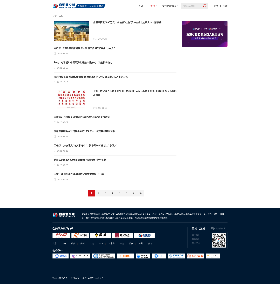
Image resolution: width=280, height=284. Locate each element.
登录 (216, 6)
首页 (140, 6)
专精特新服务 (169, 6)
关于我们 (196, 235)
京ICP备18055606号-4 (93, 278)
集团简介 (196, 243)
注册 (225, 6)
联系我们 (196, 239)
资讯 (152, 6)
